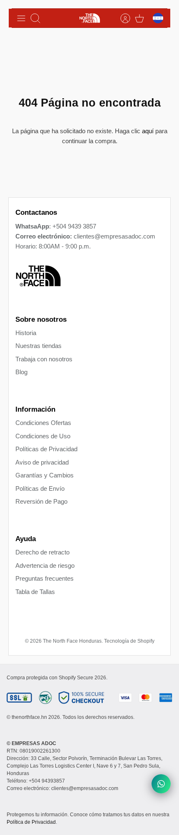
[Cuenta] (121, 18)
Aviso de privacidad (42, 462)
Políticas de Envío (40, 488)
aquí (148, 130)
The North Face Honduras (72, 641)
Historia (25, 332)
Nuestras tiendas (38, 345)
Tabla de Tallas (35, 591)
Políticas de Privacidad (46, 448)
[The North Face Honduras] (89, 18)
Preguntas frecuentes (44, 578)
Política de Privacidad (31, 822)
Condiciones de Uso (42, 436)
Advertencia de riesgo (45, 565)
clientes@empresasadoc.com (114, 236)
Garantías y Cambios (44, 475)
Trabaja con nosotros (43, 359)
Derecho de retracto (42, 552)
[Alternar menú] (21, 18)
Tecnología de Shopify (129, 641)
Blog (21, 371)
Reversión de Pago (41, 501)
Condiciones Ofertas (43, 422)
